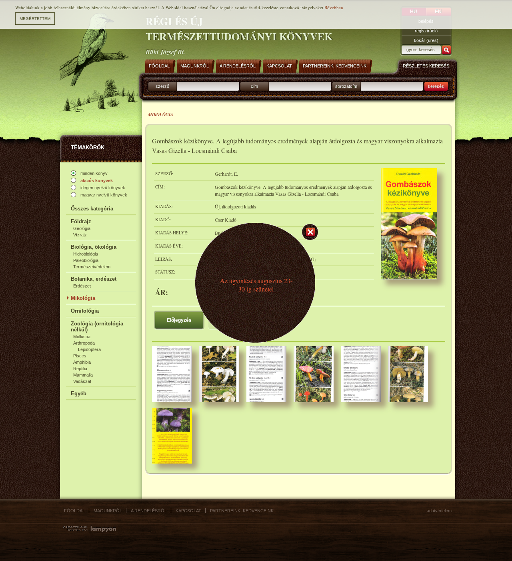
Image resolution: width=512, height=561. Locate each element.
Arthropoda (84, 343)
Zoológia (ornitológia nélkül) (97, 327)
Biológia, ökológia (93, 247)
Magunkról (108, 510)
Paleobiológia (85, 260)
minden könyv (94, 173)
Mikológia (83, 298)
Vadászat (82, 381)
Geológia (81, 228)
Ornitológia (85, 311)
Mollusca (81, 336)
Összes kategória (92, 209)
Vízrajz (80, 234)
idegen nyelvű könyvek (102, 187)
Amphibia (82, 362)
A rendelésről (149, 510)
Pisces (79, 355)
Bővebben (333, 7)
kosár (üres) (426, 40)
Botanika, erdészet (93, 279)
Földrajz (81, 221)
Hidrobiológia (85, 254)
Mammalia (83, 375)
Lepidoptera (89, 349)
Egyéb (78, 393)
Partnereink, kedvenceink (242, 510)
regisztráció (426, 30)
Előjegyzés (179, 320)
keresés (436, 86)
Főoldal (74, 510)
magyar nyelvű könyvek (103, 194)
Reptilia (80, 368)
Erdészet (82, 285)
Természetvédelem (91, 266)
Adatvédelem (439, 510)
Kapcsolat (188, 510)
